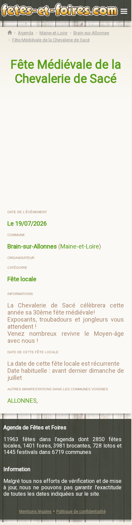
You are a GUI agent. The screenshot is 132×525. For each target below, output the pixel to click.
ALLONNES (22, 400)
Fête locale (21, 279)
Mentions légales (35, 511)
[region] (66, 148)
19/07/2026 (31, 223)
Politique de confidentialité (81, 511)
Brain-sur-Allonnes (32, 246)
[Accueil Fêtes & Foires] (9, 32)
